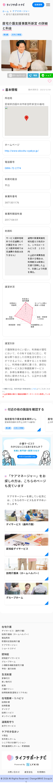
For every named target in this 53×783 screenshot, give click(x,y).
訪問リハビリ (8, 713)
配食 (4, 685)
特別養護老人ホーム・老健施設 (16, 746)
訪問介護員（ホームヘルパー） (16, 634)
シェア (48, 75)
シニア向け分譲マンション (14, 743)
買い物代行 (7, 682)
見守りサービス (9, 726)
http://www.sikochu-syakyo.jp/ (22, 150)
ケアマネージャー (10, 645)
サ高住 (5, 735)
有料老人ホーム (9, 739)
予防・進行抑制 (9, 669)
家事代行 (6, 678)
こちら (34, 389)
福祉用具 (6, 638)
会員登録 (38, 5)
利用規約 (41, 772)
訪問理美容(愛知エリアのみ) (14, 692)
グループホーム (9, 662)
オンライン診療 (9, 716)
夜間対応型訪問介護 (11, 641)
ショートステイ (9, 648)
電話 (35, 75)
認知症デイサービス (11, 658)
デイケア (6, 709)
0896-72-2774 (13, 168)
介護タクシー (8, 689)
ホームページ (19, 75)
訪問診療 (6, 702)
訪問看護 (6, 706)
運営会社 (28, 772)
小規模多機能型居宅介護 (13, 665)
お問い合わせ (14, 772)
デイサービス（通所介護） (14, 631)
